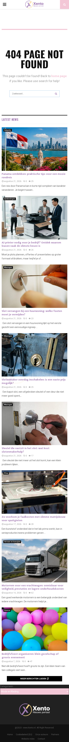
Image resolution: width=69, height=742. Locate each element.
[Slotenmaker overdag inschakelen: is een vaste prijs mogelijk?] (34, 354)
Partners (55, 734)
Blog (6, 473)
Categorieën (6, 686)
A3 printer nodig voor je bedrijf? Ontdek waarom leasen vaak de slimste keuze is (31, 244)
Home (10, 734)
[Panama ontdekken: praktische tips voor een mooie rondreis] (34, 149)
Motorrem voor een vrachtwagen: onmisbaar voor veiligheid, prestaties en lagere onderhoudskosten (33, 587)
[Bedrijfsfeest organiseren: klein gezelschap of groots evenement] (34, 629)
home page (59, 76)
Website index (27, 739)
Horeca (7, 610)
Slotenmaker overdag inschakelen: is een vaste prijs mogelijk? (34, 381)
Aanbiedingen (9, 199)
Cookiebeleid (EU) (24, 734)
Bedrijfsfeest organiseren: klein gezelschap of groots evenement (30, 656)
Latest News (10, 119)
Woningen (8, 267)
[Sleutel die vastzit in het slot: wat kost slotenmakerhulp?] (34, 423)
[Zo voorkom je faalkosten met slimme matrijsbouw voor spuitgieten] (34, 492)
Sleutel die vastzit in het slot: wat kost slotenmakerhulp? (25, 450)
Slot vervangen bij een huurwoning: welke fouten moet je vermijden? (32, 313)
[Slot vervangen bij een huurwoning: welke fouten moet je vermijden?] (34, 286)
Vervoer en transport (12, 542)
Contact (41, 739)
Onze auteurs (41, 734)
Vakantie (7, 130)
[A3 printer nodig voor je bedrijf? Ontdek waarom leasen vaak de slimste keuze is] (34, 217)
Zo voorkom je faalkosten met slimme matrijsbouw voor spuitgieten (33, 519)
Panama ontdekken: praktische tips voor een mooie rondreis (33, 176)
